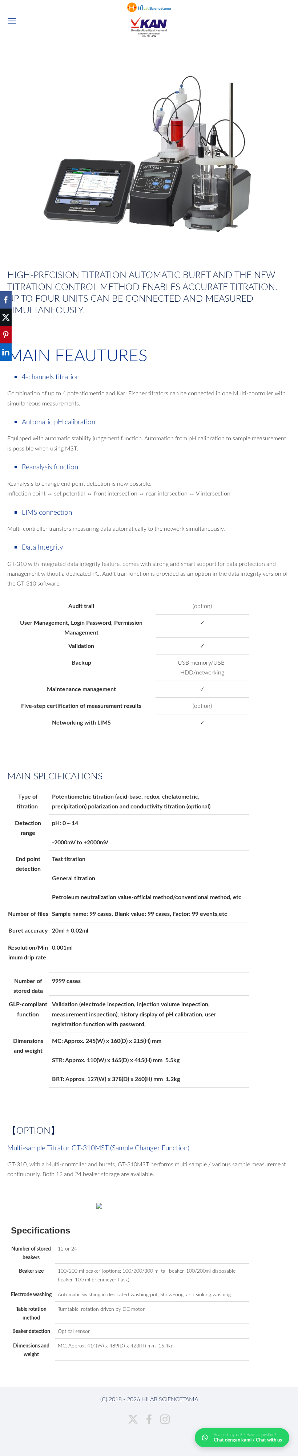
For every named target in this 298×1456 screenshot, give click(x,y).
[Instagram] (165, 1419)
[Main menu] (12, 21)
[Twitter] (133, 1419)
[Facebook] (149, 1419)
